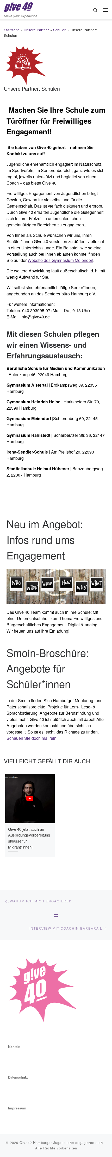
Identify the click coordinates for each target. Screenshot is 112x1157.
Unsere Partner (36, 29)
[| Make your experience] (18, 6)
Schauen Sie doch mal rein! (32, 738)
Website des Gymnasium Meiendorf (60, 260)
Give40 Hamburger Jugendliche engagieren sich (61, 1142)
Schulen (59, 29)
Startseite (12, 29)
